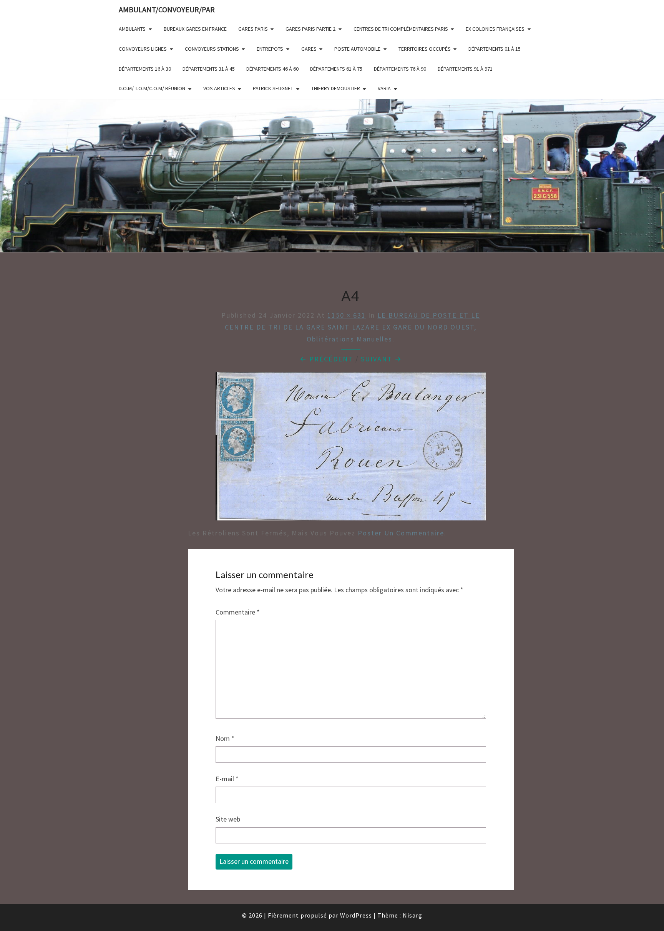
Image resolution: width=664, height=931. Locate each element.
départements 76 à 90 (400, 68)
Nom (225, 738)
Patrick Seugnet (273, 88)
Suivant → (381, 359)
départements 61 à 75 (336, 68)
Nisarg (412, 915)
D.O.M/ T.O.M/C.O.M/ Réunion (152, 88)
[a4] (351, 448)
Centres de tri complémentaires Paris (401, 28)
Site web (228, 819)
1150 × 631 (346, 315)
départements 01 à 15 (494, 48)
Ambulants (132, 28)
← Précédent (326, 359)
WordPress (356, 915)
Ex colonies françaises (495, 28)
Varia (384, 88)
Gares (309, 48)
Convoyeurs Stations (212, 48)
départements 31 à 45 (209, 68)
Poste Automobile (357, 48)
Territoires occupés (424, 48)
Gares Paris (253, 28)
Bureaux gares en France (195, 28)
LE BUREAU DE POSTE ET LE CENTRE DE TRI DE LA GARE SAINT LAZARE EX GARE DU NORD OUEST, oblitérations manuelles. (352, 327)
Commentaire (238, 612)
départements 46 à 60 (272, 68)
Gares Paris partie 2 (310, 28)
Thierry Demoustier (335, 88)
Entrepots (270, 48)
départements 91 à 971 (465, 68)
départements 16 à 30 (145, 68)
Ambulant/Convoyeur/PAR (167, 9)
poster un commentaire (401, 532)
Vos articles (219, 88)
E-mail (227, 778)
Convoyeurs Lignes (143, 48)
